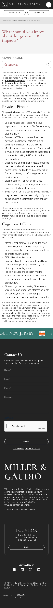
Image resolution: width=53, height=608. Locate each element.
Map (26, 547)
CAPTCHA (8, 418)
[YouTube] (38, 569)
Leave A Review (26, 565)
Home (3, 20)
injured (11, 83)
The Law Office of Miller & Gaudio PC (27, 583)
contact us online (21, 505)
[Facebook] (14, 569)
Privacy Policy (32, 449)
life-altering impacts (15, 80)
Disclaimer (18, 449)
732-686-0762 (38, 12)
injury (40, 83)
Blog (7, 20)
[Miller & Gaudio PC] (21, 4)
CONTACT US (14, 12)
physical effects (14, 112)
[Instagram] (30, 569)
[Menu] (48, 5)
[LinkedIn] (22, 569)
